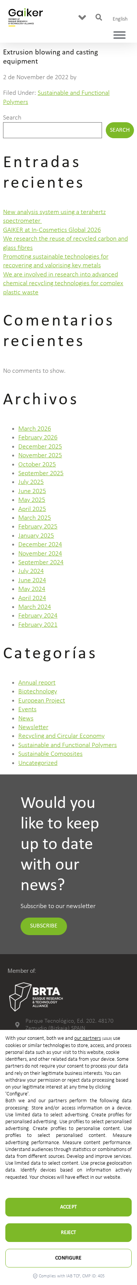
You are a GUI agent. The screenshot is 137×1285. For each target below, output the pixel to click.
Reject (68, 1233)
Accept (68, 1207)
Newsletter (33, 727)
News (25, 718)
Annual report (37, 682)
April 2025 (32, 509)
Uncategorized (37, 763)
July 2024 (31, 571)
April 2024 (32, 598)
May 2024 (31, 589)
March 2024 (34, 607)
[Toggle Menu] (119, 35)
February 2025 (37, 526)
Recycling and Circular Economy (61, 736)
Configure (68, 1258)
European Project (41, 700)
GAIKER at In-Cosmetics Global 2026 (52, 230)
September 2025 (41, 473)
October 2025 (37, 464)
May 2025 (31, 500)
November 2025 (40, 455)
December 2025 (40, 446)
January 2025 (36, 536)
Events (27, 709)
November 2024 (40, 553)
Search (12, 117)
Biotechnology (37, 691)
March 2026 (34, 429)
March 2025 (34, 518)
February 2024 (37, 615)
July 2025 (31, 482)
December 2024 (40, 544)
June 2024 (32, 580)
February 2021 (37, 625)
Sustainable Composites (50, 754)
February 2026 (37, 437)
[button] (82, 17)
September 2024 (41, 562)
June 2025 (32, 491)
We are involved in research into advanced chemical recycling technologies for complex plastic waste (63, 283)
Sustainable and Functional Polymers (67, 745)
